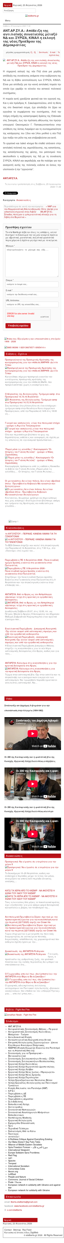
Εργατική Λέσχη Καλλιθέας (23, 1063)
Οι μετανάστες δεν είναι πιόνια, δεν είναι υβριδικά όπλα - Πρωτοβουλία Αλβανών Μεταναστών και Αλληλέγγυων (32, 483)
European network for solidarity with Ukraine (29, 1190)
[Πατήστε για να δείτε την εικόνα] (32, 62)
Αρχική (7, 1220)
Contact (8, 1229)
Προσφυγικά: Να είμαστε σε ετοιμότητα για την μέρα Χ (30, 863)
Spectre (11, 1160)
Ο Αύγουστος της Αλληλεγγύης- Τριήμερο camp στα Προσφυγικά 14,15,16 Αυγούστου (32, 395)
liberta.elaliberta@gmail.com (24, 1201)
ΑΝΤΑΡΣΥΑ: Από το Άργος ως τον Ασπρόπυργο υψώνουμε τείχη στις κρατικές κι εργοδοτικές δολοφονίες (29, 597)
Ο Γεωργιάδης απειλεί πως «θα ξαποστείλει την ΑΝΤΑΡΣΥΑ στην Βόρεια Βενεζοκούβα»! (31, 975)
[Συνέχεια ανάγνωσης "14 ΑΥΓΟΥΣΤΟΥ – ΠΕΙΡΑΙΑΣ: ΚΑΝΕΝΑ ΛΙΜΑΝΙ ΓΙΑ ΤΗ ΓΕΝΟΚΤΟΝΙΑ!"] (32, 541)
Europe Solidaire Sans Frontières (23, 1152)
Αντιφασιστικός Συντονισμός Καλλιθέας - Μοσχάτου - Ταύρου (30, 1033)
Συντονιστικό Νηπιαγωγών (21, 1109)
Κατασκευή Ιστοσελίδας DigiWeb (21, 1232)
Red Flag (12, 1155)
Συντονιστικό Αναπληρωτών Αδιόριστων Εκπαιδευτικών (28, 1113)
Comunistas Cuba (16, 1168)
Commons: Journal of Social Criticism (25, 1179)
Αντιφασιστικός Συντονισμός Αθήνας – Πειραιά (33, 1028)
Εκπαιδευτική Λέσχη (18, 1104)
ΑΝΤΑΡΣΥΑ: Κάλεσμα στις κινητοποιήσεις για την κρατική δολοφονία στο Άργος (31, 664)
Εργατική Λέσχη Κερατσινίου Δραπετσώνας (31, 1066)
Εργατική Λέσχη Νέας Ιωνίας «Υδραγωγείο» (31, 1071)
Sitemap (17, 1229)
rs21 (10, 1157)
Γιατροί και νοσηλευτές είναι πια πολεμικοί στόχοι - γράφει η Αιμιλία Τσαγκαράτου (32, 424)
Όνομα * (10, 280)
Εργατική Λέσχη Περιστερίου (23, 1077)
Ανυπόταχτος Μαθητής (20, 1117)
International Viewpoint (19, 1149)
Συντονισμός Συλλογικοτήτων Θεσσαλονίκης (31, 1061)
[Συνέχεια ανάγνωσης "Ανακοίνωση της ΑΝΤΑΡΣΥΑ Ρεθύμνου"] (26, 954)
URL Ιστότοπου (12, 300)
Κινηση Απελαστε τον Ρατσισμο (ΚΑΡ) (27, 1088)
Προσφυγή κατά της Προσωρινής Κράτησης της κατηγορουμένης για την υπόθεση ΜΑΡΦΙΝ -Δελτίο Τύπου (31, 362)
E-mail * (9, 290)
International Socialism (18, 1165)
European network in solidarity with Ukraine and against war (34, 1186)
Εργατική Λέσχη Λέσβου (20, 1069)
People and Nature (17, 1176)
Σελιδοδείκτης (15, 1101)
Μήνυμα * (10, 245)
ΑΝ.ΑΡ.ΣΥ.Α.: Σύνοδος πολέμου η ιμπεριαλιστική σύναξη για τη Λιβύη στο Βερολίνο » (30, 214)
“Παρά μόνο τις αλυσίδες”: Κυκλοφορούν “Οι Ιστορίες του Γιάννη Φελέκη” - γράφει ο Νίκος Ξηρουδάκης (29, 452)
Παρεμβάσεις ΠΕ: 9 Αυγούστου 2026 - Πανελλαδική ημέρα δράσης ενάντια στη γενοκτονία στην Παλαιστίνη (31, 563)
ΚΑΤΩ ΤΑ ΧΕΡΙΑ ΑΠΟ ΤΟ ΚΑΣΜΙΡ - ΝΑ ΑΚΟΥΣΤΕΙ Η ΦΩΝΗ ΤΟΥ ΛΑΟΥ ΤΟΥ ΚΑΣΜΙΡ (30, 891)
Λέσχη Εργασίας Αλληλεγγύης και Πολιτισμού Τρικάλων (32, 1084)
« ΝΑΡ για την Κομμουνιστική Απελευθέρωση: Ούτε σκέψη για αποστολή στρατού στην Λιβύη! (31, 209)
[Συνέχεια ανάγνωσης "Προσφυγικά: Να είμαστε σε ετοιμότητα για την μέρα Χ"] (32, 869)
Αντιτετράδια (15, 1106)
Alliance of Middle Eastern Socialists (25, 1144)
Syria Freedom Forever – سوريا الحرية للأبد (28, 1147)
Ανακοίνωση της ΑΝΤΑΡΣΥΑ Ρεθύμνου (24, 951)
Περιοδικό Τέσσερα (18, 1128)
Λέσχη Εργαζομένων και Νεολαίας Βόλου (30, 1080)
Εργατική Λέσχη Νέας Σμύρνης (24, 1074)
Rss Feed (26, 1229)
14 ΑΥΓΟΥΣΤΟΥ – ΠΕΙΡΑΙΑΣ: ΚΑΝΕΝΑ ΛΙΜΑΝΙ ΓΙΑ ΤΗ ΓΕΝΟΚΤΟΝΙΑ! (31, 535)
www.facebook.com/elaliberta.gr (29, 1205)
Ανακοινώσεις (23, 200)
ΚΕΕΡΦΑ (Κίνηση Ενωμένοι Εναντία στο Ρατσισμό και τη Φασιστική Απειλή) (34, 1049)
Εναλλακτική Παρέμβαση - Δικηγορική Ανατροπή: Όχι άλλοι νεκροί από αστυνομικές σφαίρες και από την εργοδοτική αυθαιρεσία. (31, 631)
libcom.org (13, 1171)
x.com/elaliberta (14, 1209)
